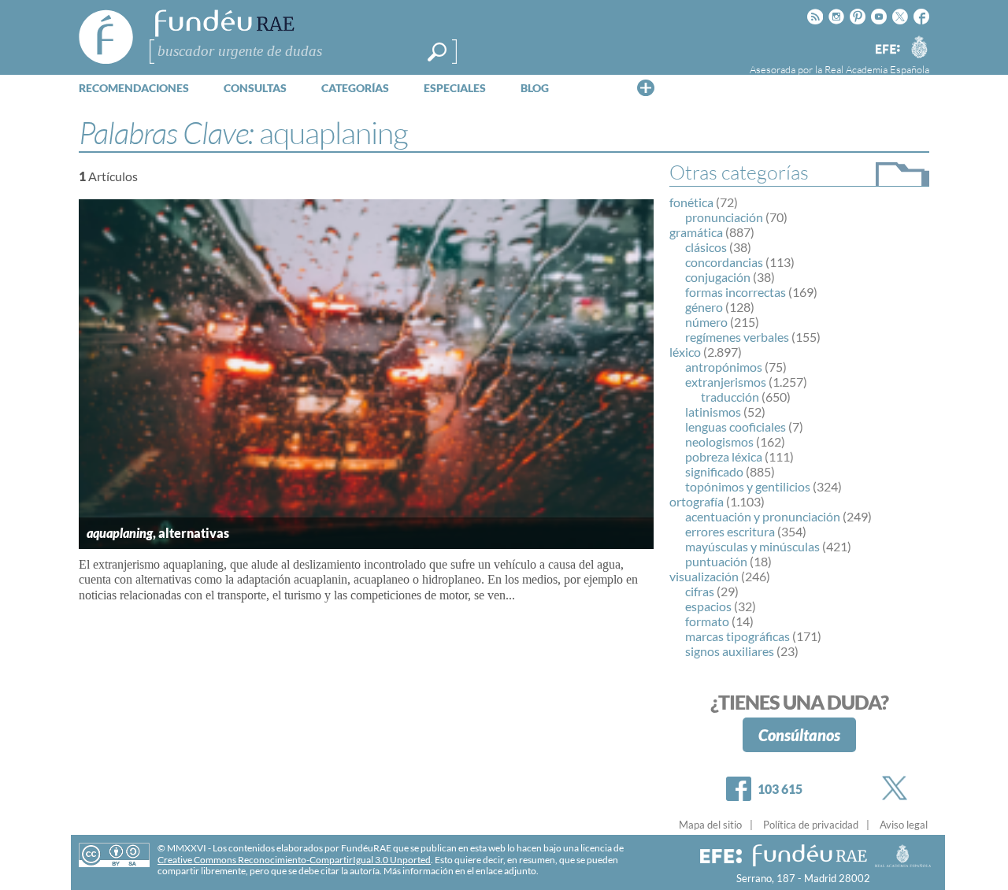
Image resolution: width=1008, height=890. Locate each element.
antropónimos (723, 366)
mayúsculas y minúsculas (752, 546)
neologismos (719, 441)
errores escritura (730, 531)
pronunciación (724, 217)
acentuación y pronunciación (762, 516)
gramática (696, 231)
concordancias (724, 261)
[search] (437, 52)
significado (714, 471)
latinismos (713, 411)
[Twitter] (898, 788)
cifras (699, 591)
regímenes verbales (737, 336)
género (704, 306)
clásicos (706, 246)
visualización (704, 576)
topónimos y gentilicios (747, 486)
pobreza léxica (723, 456)
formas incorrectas (735, 291)
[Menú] (645, 87)
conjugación (717, 276)
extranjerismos (725, 381)
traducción (730, 396)
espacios (708, 606)
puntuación (716, 561)
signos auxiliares (729, 650)
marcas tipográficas (737, 636)
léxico (685, 351)
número (706, 321)
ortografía (696, 501)
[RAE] (919, 46)
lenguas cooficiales (735, 426)
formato (707, 621)
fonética (691, 202)
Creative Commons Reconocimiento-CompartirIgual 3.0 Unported (294, 860)
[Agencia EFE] (887, 50)
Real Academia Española (877, 69)
